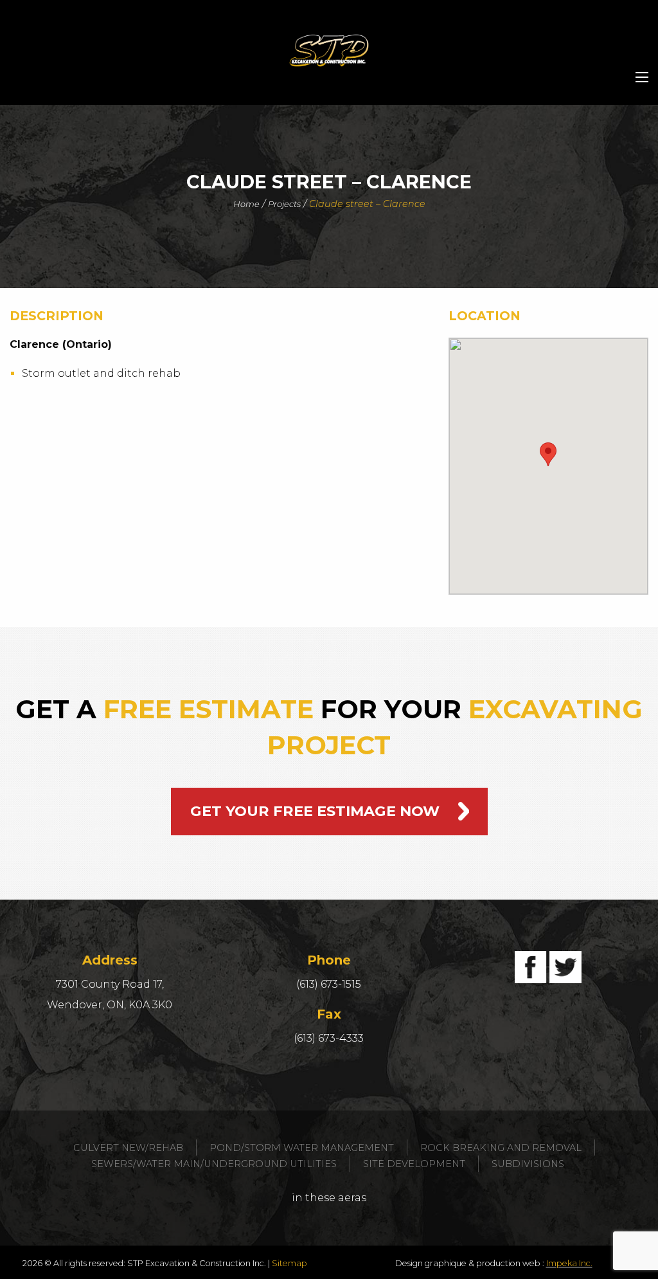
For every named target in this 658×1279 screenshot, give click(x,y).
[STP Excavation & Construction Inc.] (329, 50)
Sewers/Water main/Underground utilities (214, 1164)
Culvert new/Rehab (128, 1148)
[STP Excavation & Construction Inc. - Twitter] (565, 967)
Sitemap (289, 1263)
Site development (414, 1164)
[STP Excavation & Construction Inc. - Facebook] (531, 967)
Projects (284, 204)
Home (246, 204)
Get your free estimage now (315, 811)
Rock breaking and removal (501, 1148)
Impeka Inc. (569, 1263)
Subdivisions (528, 1164)
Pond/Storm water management (301, 1148)
